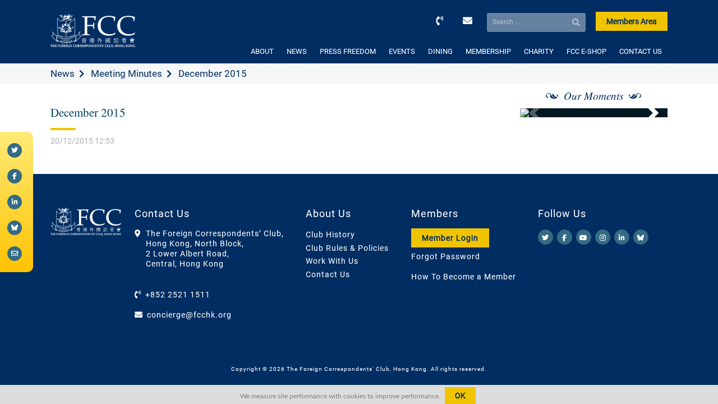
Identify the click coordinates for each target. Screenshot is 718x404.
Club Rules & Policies (347, 248)
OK (460, 395)
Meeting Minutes (126, 73)
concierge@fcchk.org (189, 314)
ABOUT (262, 51)
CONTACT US (640, 51)
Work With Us (332, 260)
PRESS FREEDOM (348, 51)
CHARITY (539, 51)
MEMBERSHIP (488, 51)
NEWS (297, 51)
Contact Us (328, 274)
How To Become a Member (463, 276)
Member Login (450, 237)
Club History (330, 234)
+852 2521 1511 (177, 294)
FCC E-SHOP (586, 51)
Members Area (631, 21)
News (62, 73)
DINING (440, 51)
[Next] (646, 112)
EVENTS (402, 51)
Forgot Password (445, 256)
